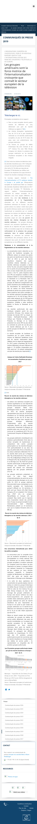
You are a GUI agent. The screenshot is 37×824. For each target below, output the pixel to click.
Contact (26, 806)
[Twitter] (9, 689)
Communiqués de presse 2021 (14, 724)
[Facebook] (6, 689)
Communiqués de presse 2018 (14, 735)
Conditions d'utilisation (24, 804)
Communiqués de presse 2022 (14, 720)
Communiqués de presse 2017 (14, 739)
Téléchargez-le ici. (13, 115)
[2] (30, 351)
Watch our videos (19, 792)
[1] (24, 129)
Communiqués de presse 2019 (14, 731)
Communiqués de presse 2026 (14, 705)
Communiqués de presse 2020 (14, 728)
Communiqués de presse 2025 (14, 709)
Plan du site (22, 808)
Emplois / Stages (26, 810)
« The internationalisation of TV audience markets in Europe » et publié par (18, 180)
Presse (5, 701)
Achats (31, 808)
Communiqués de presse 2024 (14, 713)
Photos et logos (13, 777)
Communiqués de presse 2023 (14, 716)
